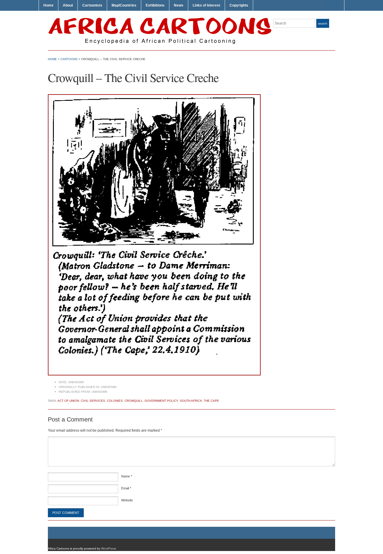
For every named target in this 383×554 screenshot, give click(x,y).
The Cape (211, 400)
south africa (191, 400)
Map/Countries (124, 5)
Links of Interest (206, 5)
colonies (115, 400)
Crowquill (133, 400)
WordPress (108, 548)
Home (48, 5)
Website (127, 500)
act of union (68, 400)
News (178, 5)
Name (126, 476)
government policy (161, 400)
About (68, 5)
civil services (93, 400)
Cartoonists (92, 5)
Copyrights (239, 5)
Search (322, 23)
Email (126, 488)
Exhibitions (155, 5)
